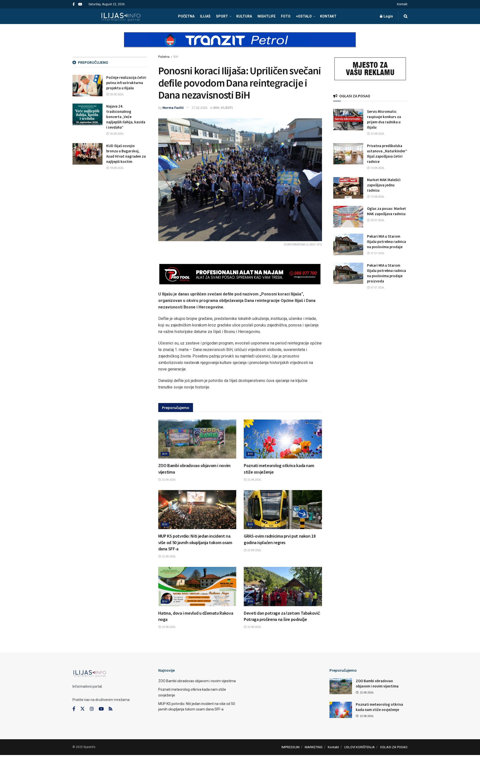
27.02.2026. (200, 108)
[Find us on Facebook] (73, 4)
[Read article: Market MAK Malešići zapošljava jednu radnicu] (348, 188)
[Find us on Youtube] (80, 4)
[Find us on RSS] (110, 709)
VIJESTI (227, 108)
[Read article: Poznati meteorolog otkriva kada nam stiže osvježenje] (283, 439)
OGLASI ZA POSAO (394, 747)
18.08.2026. (116, 168)
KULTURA (244, 16)
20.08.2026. (116, 94)
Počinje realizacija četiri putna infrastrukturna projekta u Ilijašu (126, 82)
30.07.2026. (377, 220)
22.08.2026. (168, 479)
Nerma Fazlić (173, 108)
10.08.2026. (377, 168)
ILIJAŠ (205, 16)
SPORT (222, 16)
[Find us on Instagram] (92, 709)
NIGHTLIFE (267, 16)
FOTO (285, 16)
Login (388, 16)
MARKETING (313, 747)
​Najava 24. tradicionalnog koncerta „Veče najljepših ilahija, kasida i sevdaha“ (125, 117)
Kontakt (402, 4)
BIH (176, 57)
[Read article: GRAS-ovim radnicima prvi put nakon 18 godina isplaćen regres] (283, 509)
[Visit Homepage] (120, 16)
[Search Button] (406, 16)
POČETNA (186, 16)
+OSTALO (304, 16)
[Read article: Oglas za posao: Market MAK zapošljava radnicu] (348, 216)
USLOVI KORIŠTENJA (359, 747)
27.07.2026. (377, 253)
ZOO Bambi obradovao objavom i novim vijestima (197, 681)
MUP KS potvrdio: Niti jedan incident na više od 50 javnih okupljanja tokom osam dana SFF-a (195, 542)
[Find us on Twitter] (82, 709)
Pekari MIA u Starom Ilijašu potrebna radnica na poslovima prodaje (386, 241)
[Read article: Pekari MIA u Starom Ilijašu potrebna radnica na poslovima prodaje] (348, 244)
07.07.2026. (377, 287)
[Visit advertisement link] (240, 44)
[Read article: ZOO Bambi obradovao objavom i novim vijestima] (197, 439)
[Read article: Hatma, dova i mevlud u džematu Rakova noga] (197, 586)
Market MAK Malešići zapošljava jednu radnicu (383, 185)
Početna (164, 57)
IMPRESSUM (291, 747)
